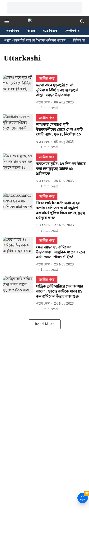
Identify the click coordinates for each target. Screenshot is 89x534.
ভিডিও (31, 30)
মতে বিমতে (50, 30)
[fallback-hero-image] (19, 92)
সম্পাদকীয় (72, 30)
